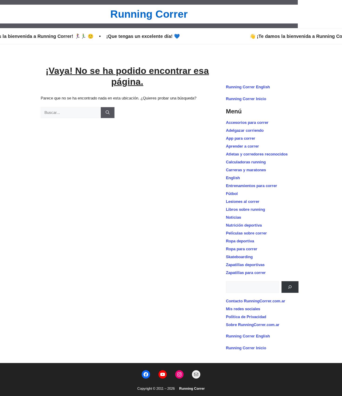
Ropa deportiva (240, 241)
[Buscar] (107, 112)
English (233, 178)
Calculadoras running (246, 162)
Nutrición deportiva (244, 225)
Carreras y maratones (246, 170)
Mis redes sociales (243, 309)
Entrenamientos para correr (251, 186)
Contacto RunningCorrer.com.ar (255, 301)
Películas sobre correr (246, 233)
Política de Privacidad (246, 317)
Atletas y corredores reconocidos (257, 154)
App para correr (240, 138)
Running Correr (149, 14)
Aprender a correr (242, 146)
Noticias (233, 217)
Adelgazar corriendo (245, 130)
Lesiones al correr (242, 201)
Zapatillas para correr (246, 273)
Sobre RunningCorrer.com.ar (252, 325)
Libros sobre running (245, 209)
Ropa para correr (241, 249)
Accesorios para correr (247, 122)
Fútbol (232, 193)
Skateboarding (239, 257)
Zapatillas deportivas (245, 265)
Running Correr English (248, 87)
